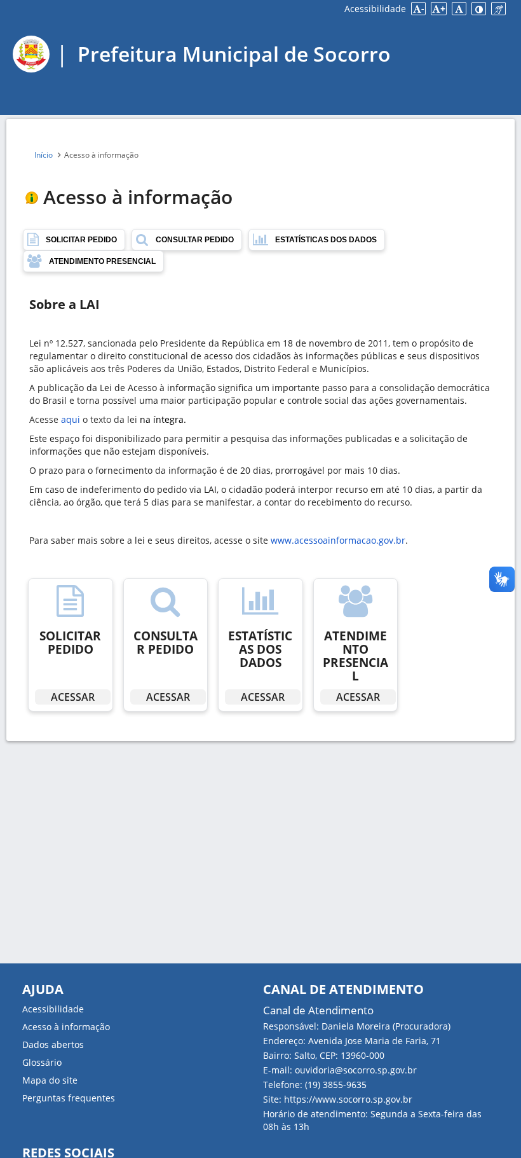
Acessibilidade (375, 9)
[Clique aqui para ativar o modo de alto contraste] (478, 8)
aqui (70, 419)
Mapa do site (50, 1080)
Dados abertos (53, 1044)
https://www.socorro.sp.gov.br (348, 1099)
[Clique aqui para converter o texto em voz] (498, 8)
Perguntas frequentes (68, 1098)
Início (44, 154)
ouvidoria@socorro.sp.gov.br (356, 1070)
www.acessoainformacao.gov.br (338, 540)
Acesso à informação (66, 1027)
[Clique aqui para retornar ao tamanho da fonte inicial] (459, 8)
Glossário (42, 1062)
